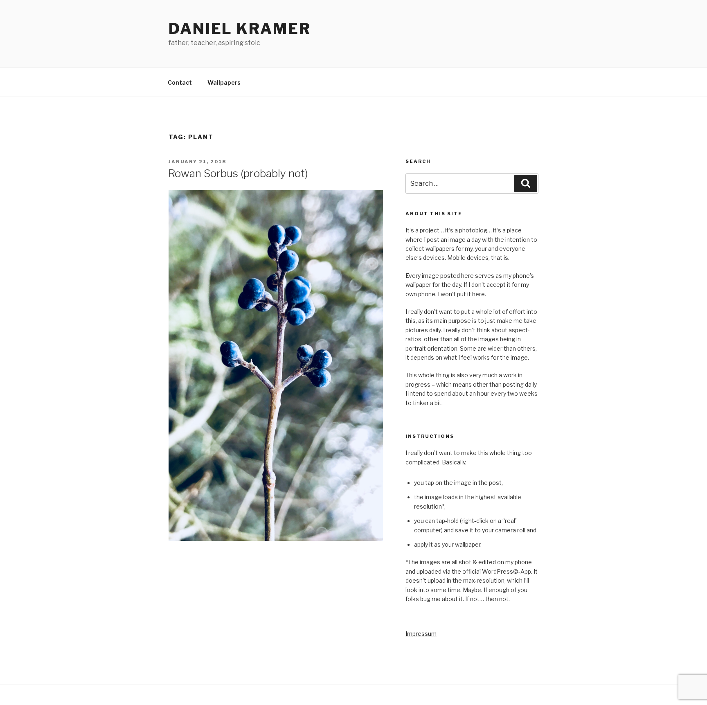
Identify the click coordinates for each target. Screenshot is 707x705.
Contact (180, 82)
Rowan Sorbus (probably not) (238, 173)
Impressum (421, 633)
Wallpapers (224, 82)
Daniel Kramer (240, 29)
